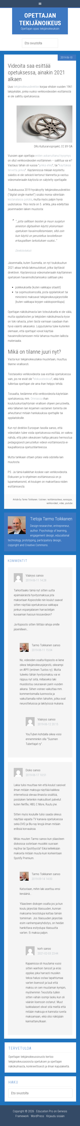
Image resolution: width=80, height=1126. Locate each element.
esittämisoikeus (55, 499)
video (61, 503)
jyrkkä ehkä (45, 165)
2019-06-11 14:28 (36, 580)
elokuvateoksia (42, 379)
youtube (68, 503)
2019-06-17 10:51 (36, 775)
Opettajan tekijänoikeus (40, 19)
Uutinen (42, 499)
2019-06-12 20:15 (48, 724)
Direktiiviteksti (23, 250)
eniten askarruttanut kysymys (53, 155)
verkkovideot (52, 503)
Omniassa (37, 398)
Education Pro (44, 1111)
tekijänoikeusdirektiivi (27, 86)
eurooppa (67, 499)
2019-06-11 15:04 (42, 650)
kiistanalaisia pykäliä (20, 199)
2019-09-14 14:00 (42, 879)
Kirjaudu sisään (55, 1116)
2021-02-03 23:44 (48, 953)
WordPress (37, 1116)
